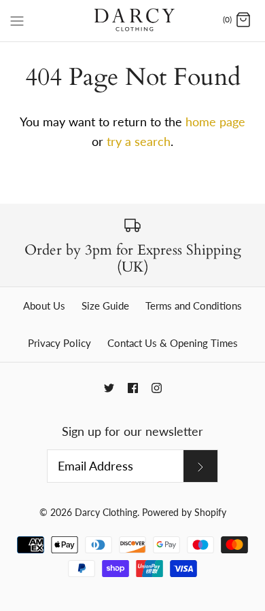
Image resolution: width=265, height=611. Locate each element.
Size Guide (105, 305)
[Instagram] (157, 388)
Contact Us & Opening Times (172, 343)
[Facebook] (133, 388)
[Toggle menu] (17, 20)
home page (215, 121)
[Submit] (200, 465)
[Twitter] (109, 388)
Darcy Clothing (106, 512)
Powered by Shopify (184, 512)
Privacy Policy (59, 343)
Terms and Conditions (193, 305)
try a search (139, 141)
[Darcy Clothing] (133, 21)
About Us (44, 305)
